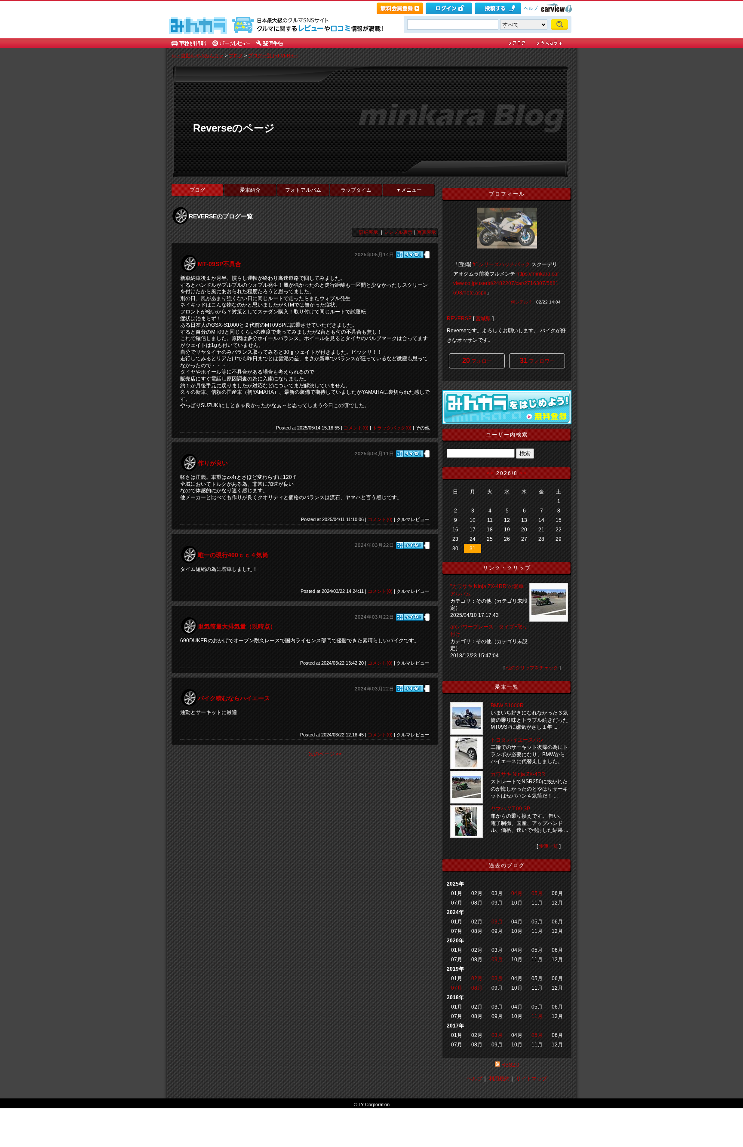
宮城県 (483, 319)
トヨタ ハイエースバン (517, 740)
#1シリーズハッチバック (501, 264)
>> (524, 473)
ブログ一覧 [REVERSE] (273, 55)
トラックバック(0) (391, 427)
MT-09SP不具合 (219, 264)
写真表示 (426, 232)
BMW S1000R (507, 705)
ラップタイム (356, 190)
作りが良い (213, 463)
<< (490, 473)
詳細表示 (368, 232)
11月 (537, 1016)
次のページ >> (325, 754)
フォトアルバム (303, 190)
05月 (537, 893)
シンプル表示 (398, 232)
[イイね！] (410, 254)
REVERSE (459, 319)
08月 (476, 988)
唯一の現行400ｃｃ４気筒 (233, 555)
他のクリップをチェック (532, 667)
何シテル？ (521, 302)
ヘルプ (531, 8)
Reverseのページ (234, 128)
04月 (516, 893)
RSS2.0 (510, 1065)
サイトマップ (531, 1079)
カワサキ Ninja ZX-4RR (518, 774)
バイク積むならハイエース (234, 698)
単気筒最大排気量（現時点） (237, 626)
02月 (476, 978)
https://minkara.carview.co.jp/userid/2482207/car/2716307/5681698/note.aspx (506, 283)
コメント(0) (356, 427)
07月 (456, 988)
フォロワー (537, 360)
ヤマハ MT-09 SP (510, 809)
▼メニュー (409, 190)
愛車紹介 (250, 190)
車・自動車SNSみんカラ (198, 55)
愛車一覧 (548, 846)
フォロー (477, 360)
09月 (497, 960)
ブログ (236, 55)
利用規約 (499, 1079)
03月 (497, 922)
